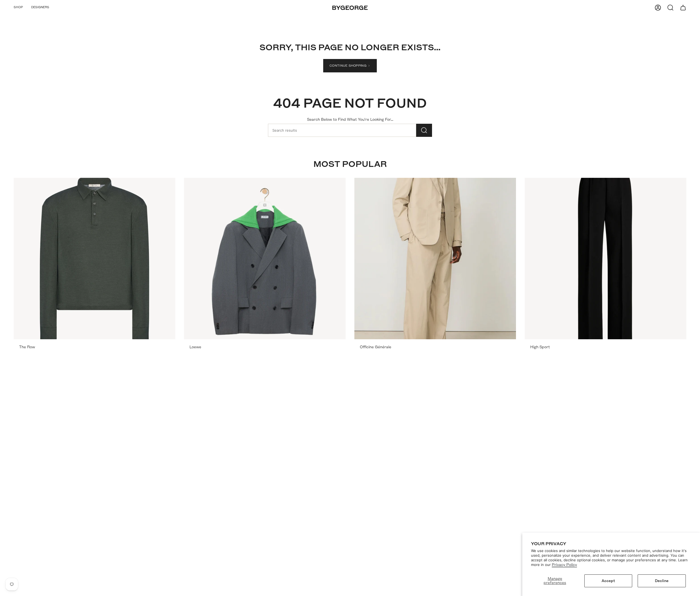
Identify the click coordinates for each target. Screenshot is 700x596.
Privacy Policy (564, 564)
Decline (662, 581)
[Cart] (683, 7)
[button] (18, 7)
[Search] (424, 130)
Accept (608, 581)
